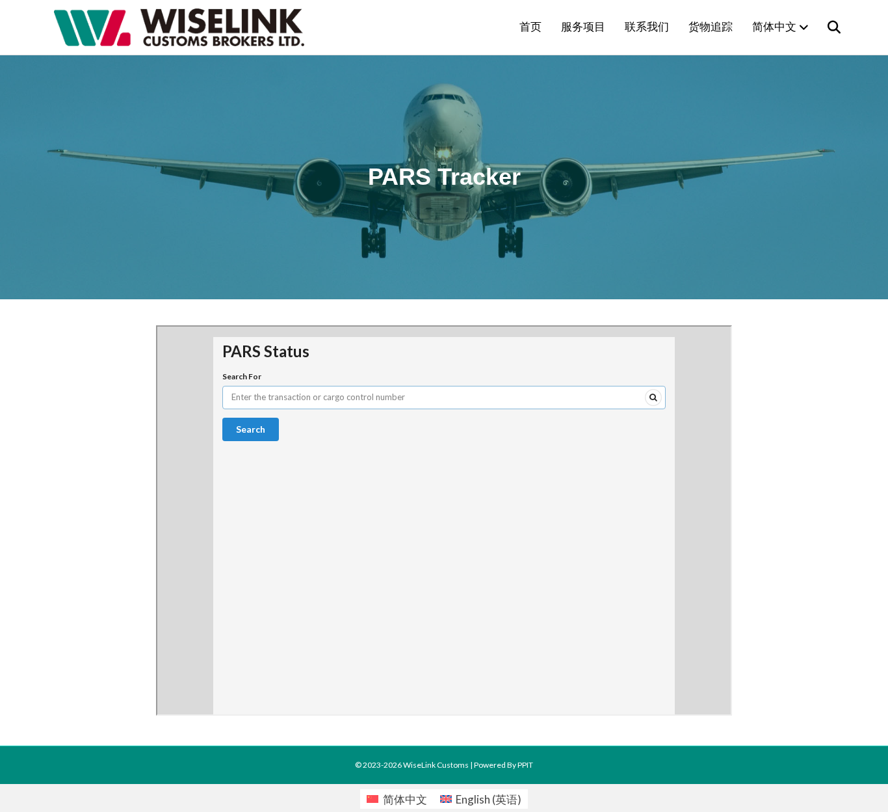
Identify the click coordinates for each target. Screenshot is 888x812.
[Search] (826, 27)
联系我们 (647, 27)
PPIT (525, 765)
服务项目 (583, 27)
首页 (530, 27)
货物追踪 (710, 27)
